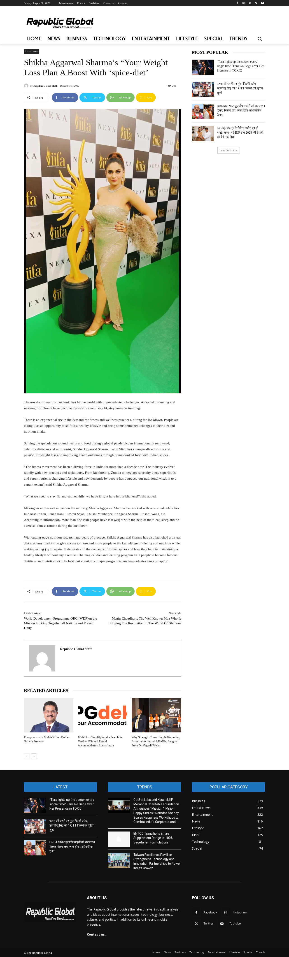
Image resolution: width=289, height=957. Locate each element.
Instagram (240, 912)
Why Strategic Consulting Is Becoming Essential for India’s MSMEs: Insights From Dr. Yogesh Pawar (155, 741)
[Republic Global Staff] (27, 86)
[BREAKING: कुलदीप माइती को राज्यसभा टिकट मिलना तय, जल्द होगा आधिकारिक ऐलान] (203, 111)
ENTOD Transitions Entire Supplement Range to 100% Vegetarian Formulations (153, 838)
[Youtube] (262, 3)
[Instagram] (243, 3)
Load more (227, 150)
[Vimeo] (256, 3)
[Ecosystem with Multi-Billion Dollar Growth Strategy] (48, 715)
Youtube (235, 923)
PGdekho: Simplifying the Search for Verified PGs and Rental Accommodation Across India (100, 741)
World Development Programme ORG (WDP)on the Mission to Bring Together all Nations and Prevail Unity (60, 623)
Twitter (208, 923)
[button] (259, 38)
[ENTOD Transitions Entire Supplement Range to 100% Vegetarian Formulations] (119, 839)
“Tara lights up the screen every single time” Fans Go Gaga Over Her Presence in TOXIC (240, 66)
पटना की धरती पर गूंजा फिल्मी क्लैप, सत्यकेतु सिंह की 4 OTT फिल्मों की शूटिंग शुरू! (240, 88)
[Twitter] (250, 3)
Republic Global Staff (45, 85)
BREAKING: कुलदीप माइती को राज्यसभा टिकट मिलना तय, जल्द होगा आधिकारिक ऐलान (241, 110)
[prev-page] (27, 756)
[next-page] (34, 756)
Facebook (210, 912)
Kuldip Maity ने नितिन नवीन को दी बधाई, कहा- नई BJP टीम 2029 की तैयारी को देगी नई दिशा (240, 132)
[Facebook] (237, 3)
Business (31, 51)
